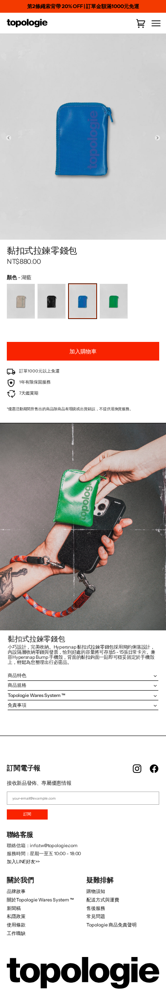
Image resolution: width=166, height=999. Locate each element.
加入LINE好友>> (23, 862)
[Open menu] (153, 23)
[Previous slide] (8, 138)
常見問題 (95, 916)
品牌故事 (16, 891)
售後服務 (95, 908)
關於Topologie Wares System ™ (40, 900)
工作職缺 (16, 933)
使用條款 (16, 925)
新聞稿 (14, 908)
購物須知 (95, 891)
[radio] (21, 301)
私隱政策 (16, 916)
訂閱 (27, 814)
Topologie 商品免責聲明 (111, 925)
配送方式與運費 (102, 900)
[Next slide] (157, 138)
